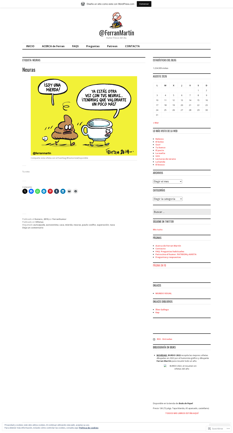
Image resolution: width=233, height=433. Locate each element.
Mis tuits (157, 229)
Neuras (28, 69)
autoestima (52, 224)
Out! (157, 144)
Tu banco (160, 147)
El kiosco (160, 164)
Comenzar (144, 4)
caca (61, 224)
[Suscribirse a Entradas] (154, 339)
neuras (77, 224)
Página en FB (159, 265)
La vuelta (160, 153)
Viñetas (39, 221)
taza (112, 224)
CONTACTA (132, 46)
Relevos (159, 138)
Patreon (112, 46)
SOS (157, 156)
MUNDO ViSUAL (163, 293)
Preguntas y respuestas (168, 257)
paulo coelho (89, 224)
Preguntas (93, 46)
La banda (160, 161)
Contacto (160, 248)
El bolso (159, 141)
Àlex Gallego (162, 309)
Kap (157, 312)
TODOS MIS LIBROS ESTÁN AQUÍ (181, 413)
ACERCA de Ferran (53, 46)
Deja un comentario (32, 227)
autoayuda (39, 224)
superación (103, 224)
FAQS (75, 46)
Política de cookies (88, 427)
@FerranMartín (116, 32)
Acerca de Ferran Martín (168, 245)
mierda (69, 224)
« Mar (156, 122)
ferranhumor (59, 219)
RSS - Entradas (164, 339)
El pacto (159, 150)
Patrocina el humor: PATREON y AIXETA (175, 254)
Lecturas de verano (165, 158)
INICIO (30, 46)
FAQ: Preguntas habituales (169, 251)
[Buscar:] (182, 212)
